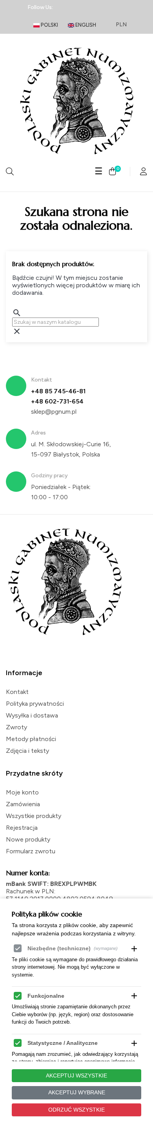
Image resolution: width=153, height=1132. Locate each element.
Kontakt (17, 692)
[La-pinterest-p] (105, 7)
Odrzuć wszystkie (76, 1109)
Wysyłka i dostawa (32, 715)
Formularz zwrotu (30, 851)
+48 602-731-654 (57, 401)
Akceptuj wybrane (76, 1092)
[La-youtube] (120, 7)
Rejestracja (22, 827)
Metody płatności (31, 739)
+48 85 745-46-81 (58, 391)
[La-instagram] (92, 7)
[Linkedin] (78, 7)
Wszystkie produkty (33, 816)
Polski (49, 25)
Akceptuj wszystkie (76, 1075)
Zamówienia (23, 804)
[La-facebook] (64, 7)
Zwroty (16, 727)
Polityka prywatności (35, 703)
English (85, 25)
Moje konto (22, 792)
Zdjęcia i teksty (27, 750)
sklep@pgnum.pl (53, 411)
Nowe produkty (28, 839)
